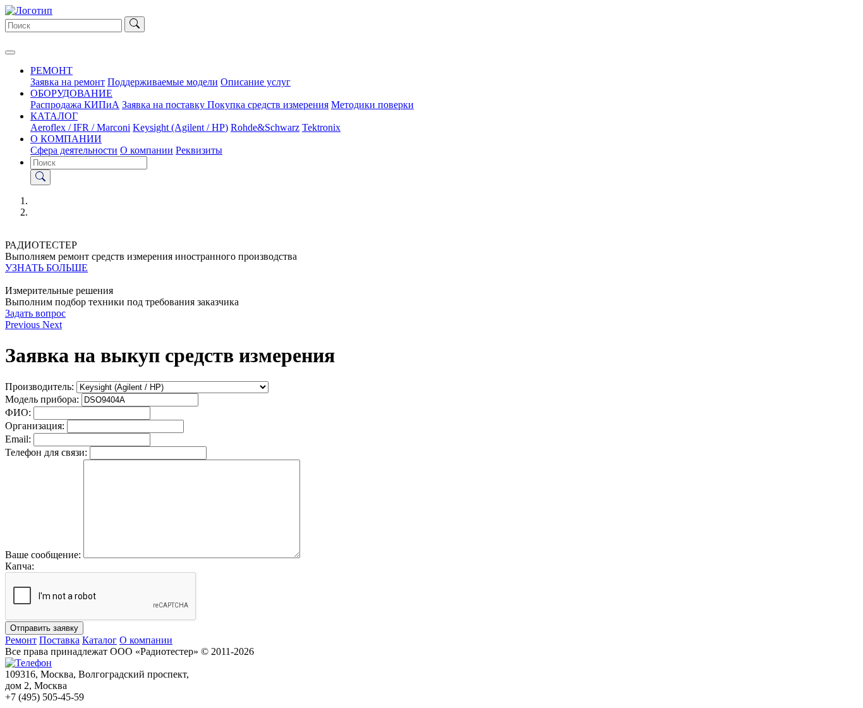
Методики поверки (372, 104)
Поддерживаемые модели (162, 81)
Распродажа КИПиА (74, 104)
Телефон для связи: (46, 452)
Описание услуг (255, 81)
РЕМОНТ (51, 70)
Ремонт (21, 640)
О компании (146, 150)
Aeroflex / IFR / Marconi (80, 127)
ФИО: (18, 412)
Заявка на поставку (164, 104)
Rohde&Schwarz (265, 127)
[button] (23, 324)
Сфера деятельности (74, 150)
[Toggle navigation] (10, 52)
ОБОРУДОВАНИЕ (71, 93)
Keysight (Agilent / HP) (180, 127)
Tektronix (321, 127)
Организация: (34, 425)
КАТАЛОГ (54, 116)
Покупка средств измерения (268, 104)
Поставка (59, 640)
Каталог (99, 640)
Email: (18, 439)
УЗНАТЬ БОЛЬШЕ (46, 267)
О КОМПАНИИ (66, 138)
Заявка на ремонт (67, 81)
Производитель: (39, 386)
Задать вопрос (35, 313)
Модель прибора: (42, 399)
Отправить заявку (44, 628)
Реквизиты (199, 150)
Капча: (19, 566)
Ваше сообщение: (43, 554)
